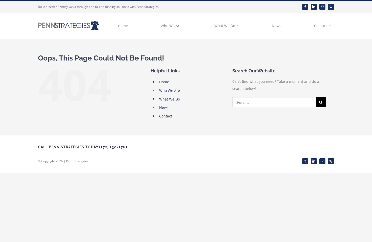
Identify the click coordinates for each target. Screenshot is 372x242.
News (164, 107)
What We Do (169, 99)
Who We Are (169, 90)
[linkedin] (314, 7)
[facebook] (305, 7)
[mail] (322, 7)
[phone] (331, 7)
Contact (165, 116)
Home (164, 81)
